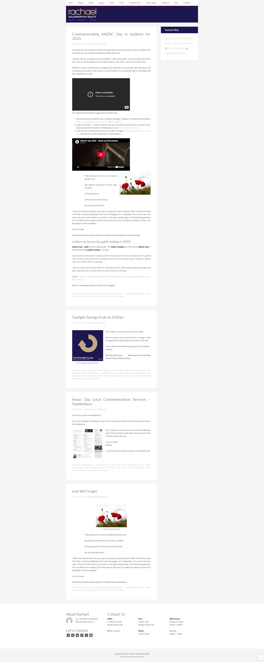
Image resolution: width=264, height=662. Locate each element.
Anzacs (147, 294)
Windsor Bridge (93, 378)
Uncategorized (110, 294)
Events (120, 370)
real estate (133, 376)
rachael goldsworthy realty (119, 376)
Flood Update (77, 468)
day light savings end (126, 373)
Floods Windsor (90, 468)
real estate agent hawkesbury (97, 470)
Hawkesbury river (114, 468)
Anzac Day (140, 294)
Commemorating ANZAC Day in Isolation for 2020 (111, 36)
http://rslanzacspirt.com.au (129, 128)
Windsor (120, 294)
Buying (84, 370)
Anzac (107, 465)
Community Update (94, 370)
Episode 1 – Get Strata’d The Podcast (178, 43)
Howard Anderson (78, 296)
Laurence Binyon (92, 296)
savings (84, 378)
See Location (114, 631)
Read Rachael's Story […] (84, 622)
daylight (138, 373)
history (124, 468)
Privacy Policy (130, 656)
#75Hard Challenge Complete (175, 53)
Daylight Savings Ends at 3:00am (98, 317)
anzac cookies (116, 465)
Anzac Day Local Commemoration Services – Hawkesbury (111, 401)
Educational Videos (110, 370)
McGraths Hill (86, 373)
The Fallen (114, 296)
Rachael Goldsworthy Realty (82, 14)
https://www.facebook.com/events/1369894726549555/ (99, 122)
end (143, 373)
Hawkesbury (99, 294)
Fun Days (146, 370)
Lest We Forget (104, 296)
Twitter (120, 296)
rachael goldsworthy (136, 468)
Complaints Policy (139, 656)
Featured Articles (88, 294)
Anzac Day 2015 (137, 465)
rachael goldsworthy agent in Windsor (95, 376)
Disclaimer (122, 656)
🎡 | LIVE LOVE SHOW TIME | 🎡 (176, 48)
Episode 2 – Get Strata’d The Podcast (178, 39)
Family (126, 370)
